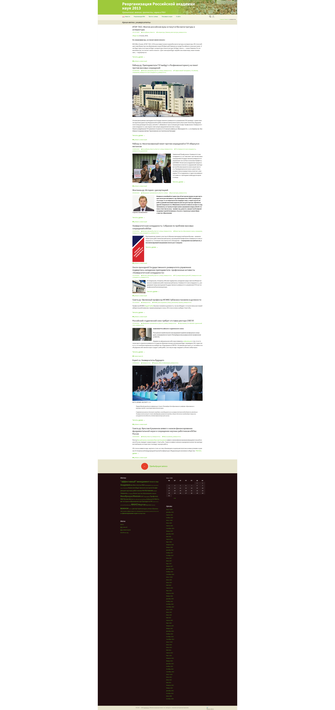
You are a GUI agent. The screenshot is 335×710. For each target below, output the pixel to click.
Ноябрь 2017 (169, 553)
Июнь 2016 (169, 582)
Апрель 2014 (169, 653)
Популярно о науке (167, 16)
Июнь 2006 (169, 696)
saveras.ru (146, 707)
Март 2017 (169, 563)
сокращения (135, 72)
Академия (125, 484)
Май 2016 (168, 585)
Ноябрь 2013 (169, 666)
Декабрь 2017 (170, 550)
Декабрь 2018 (170, 534)
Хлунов (153, 505)
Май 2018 (168, 536)
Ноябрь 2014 (169, 634)
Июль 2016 (169, 580)
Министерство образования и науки (185, 231)
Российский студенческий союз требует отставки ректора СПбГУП (163, 320)
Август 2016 (169, 577)
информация (187, 341)
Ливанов (167, 32)
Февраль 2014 (170, 658)
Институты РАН (139, 485)
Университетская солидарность (149, 72)
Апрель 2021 (169, 515)
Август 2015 (169, 609)
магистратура (174, 32)
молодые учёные (146, 508)
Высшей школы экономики (145, 440)
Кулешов (155, 490)
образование (183, 323)
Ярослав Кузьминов (160, 440)
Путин (126, 499)
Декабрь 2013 (170, 663)
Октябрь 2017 (170, 555)
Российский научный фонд (140, 499)
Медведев (131, 493)
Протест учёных (153, 16)
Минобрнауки (126, 496)
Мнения (196, 70)
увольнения (174, 302)
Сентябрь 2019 (170, 528)
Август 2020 (169, 520)
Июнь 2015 (169, 615)
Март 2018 (169, 542)
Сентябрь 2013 (170, 671)
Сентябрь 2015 (170, 607)
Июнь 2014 (169, 647)
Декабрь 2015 (170, 598)
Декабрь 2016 (170, 569)
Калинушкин (148, 485)
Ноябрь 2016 (169, 571)
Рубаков (149, 499)
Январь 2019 (169, 531)
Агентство (154, 481)
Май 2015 (168, 617)
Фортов (141, 504)
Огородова (147, 496)
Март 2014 (169, 655)
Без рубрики (145, 32)
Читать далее (138, 57)
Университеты (168, 70)
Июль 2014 (169, 644)
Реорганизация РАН (139, 16)
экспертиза (141, 513)
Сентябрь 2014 (170, 639)
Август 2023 (169, 509)
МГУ (128, 493)
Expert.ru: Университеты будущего (148, 360)
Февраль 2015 (170, 626)
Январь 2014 (169, 661)
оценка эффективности (129, 511)
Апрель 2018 (169, 539)
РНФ (132, 499)
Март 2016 (169, 590)
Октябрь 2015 (170, 604)
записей (123, 527)
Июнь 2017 (169, 561)
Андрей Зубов (149, 306)
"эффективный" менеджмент (183, 70)
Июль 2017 (169, 558)
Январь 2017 (169, 566)
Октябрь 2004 (170, 699)
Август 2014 (169, 642)
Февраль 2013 (170, 685)
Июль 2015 (169, 612)
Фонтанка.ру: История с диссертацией (150, 190)
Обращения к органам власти (150, 193)
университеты (183, 32)
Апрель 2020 (169, 525)
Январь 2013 (169, 688)
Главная (222, 19)
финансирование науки (130, 513)
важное (124, 508)
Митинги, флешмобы (148, 70)
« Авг (174, 498)
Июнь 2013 (169, 680)
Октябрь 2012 (170, 693)
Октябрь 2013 (170, 669)
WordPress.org (124, 532)
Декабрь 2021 (170, 512)
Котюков (149, 490)
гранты (130, 508)
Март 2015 (169, 623)
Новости (127, 16)
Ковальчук (125, 488)
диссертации (174, 193)
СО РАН (154, 499)
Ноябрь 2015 (169, 601)
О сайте (178, 16)
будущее (156, 363)
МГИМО (155, 302)
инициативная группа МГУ (184, 275)
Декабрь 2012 (170, 690)
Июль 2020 (169, 523)
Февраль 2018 (170, 544)
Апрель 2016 (169, 588)
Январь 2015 (169, 628)
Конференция (166, 363)
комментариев (125, 530)
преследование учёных (164, 302)
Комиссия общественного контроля (140, 488)
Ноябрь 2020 (169, 517)
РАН (130, 499)
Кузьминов (169, 436)
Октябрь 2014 (170, 636)
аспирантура (161, 32)
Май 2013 (168, 682)
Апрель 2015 (169, 620)
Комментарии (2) (138, 356)
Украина (180, 302)
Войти (122, 524)
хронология (144, 151)
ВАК (131, 485)
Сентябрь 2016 (170, 574)
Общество (135, 36)
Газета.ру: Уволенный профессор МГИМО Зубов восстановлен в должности (166, 299)
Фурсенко (148, 505)
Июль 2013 (169, 677)
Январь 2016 (169, 596)
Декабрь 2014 (170, 631)
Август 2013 (169, 674)
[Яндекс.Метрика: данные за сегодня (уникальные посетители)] (210, 708)
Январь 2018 (169, 547)
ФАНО (134, 504)
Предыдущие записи (155, 466)
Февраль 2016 (170, 593)
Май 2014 (168, 650)
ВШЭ (160, 363)
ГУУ (192, 70)
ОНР (142, 496)
